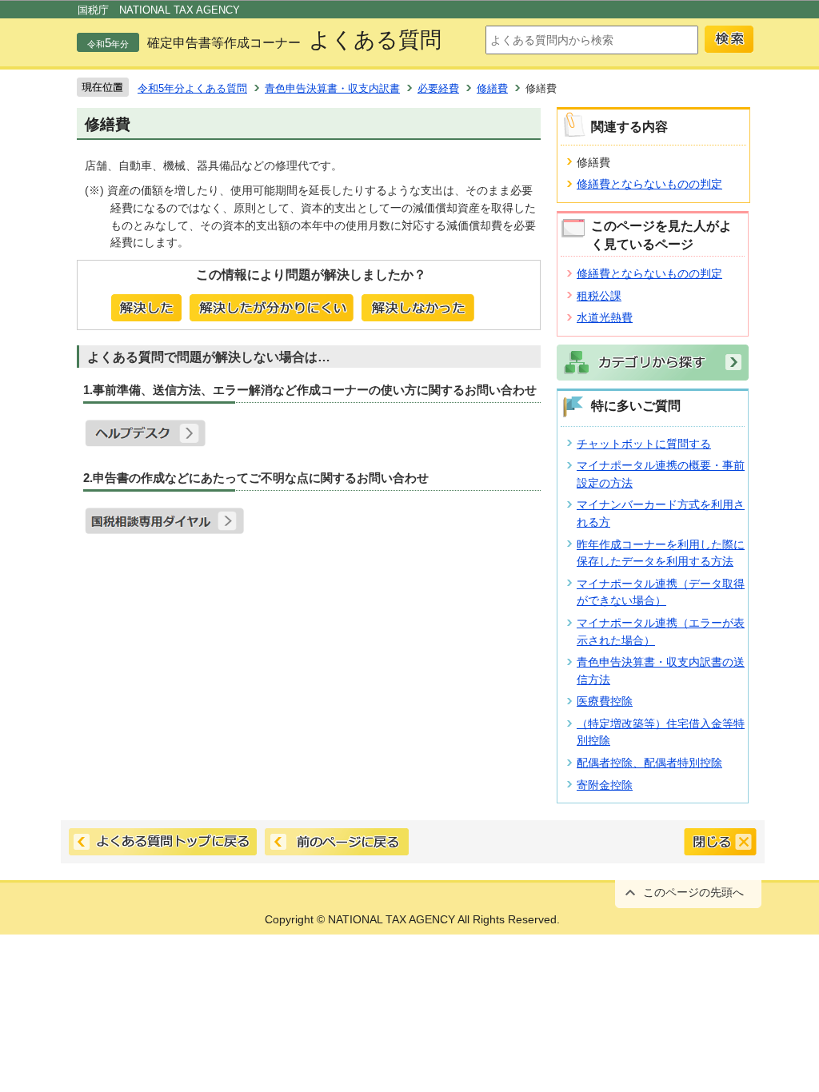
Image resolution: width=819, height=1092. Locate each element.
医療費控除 (605, 701)
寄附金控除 (605, 785)
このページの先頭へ (693, 892)
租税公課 (599, 295)
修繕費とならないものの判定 (649, 183)
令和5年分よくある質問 (192, 88)
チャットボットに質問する (644, 443)
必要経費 (438, 88)
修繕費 (492, 88)
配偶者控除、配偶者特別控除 (649, 762)
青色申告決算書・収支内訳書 (332, 88)
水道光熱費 (605, 317)
